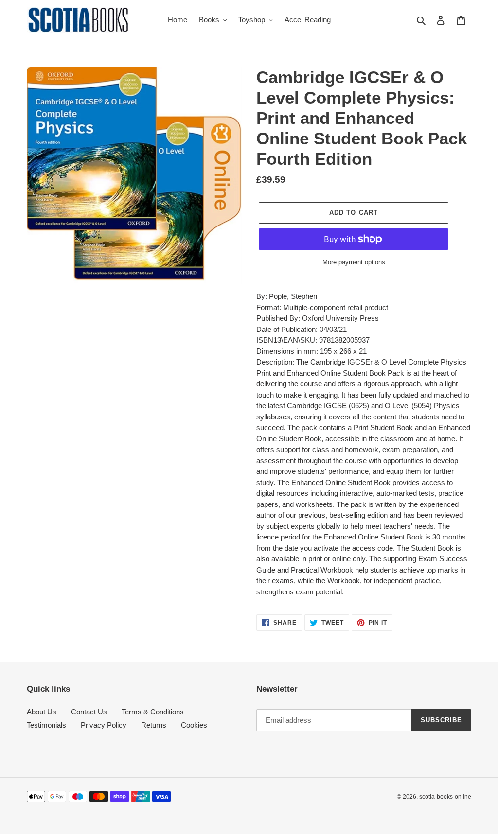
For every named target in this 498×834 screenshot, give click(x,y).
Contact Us (89, 712)
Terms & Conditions (153, 712)
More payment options (353, 262)
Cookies (194, 725)
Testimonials (46, 725)
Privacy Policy (103, 725)
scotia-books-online (445, 796)
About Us (41, 712)
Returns (153, 725)
